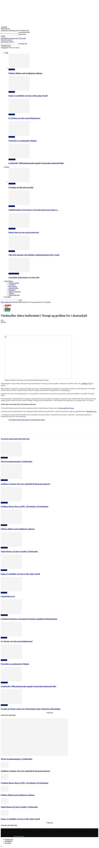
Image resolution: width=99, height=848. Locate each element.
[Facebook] (17, 330)
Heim (2, 302)
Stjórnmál (8, 309)
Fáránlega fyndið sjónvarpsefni (21, 187)
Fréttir (6, 53)
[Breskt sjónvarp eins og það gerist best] (19, 227)
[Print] (52, 330)
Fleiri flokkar (9, 281)
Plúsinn (7, 167)
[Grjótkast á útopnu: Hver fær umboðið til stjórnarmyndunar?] (11, 478)
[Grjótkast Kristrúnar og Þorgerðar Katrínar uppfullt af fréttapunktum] (11, 613)
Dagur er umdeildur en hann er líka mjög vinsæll (28, 96)
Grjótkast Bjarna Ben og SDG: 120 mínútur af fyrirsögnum (24, 506)
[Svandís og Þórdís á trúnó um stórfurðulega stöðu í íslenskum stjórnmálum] (11, 703)
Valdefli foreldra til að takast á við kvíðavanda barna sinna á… (34, 210)
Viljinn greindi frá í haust (66, 408)
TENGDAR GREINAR (9, 439)
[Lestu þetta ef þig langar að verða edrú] (19, 272)
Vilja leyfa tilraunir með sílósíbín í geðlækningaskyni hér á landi (34, 255)
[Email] (45, 330)
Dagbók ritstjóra (13, 288)
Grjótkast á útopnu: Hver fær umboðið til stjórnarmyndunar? (25, 484)
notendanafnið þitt (24, 32)
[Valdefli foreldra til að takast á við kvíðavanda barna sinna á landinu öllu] (19, 204)
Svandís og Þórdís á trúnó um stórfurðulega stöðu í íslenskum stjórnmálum (30, 709)
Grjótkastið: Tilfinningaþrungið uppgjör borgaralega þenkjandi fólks (36, 163)
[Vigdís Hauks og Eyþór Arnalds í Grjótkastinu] (11, 546)
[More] (59, 330)
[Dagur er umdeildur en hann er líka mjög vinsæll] (19, 90)
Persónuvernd (9, 839)
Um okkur (8, 297)
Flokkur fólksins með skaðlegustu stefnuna (25, 73)
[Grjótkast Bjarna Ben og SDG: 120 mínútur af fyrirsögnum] (11, 501)
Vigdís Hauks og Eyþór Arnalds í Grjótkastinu (19, 551)
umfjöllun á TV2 (86, 383)
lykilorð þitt (22, 34)
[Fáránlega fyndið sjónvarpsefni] (19, 182)
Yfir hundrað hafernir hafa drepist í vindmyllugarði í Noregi (27, 420)
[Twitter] (24, 330)
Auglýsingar (8, 841)
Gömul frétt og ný (8, 596)
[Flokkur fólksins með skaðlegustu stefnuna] (19, 68)
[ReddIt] (38, 330)
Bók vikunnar (13, 286)
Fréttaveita (12, 69)
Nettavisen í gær (91, 411)
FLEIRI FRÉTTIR (23, 439)
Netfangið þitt (23, 44)
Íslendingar (12, 290)
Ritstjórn (3, 322)
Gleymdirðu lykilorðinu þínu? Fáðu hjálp (13, 38)
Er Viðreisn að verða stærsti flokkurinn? (25, 118)
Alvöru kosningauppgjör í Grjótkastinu (16, 461)
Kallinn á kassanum (14, 291)
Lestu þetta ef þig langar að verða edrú (24, 277)
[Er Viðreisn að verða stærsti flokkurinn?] (19, 113)
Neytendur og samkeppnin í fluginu (23, 141)
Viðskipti (11, 293)
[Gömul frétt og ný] (11, 591)
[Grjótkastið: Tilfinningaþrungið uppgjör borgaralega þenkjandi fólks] (19, 158)
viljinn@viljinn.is (19, 836)
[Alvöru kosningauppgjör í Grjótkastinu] (11, 456)
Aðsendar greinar (14, 273)
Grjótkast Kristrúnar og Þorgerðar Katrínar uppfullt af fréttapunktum (29, 619)
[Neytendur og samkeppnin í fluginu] (19, 135)
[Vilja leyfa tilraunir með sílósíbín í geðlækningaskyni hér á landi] (19, 249)
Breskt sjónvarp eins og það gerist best (24, 232)
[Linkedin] (31, 330)
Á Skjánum (12, 159)
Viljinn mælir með (14, 295)
